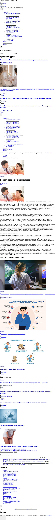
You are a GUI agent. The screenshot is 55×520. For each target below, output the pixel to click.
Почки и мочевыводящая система (14, 36)
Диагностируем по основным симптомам (12, 334)
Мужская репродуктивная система (14, 28)
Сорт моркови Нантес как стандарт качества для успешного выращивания (23, 402)
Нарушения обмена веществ (12, 31)
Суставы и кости (10, 39)
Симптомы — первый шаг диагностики (12, 369)
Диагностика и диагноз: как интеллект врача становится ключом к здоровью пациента (27, 294)
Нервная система (10, 32)
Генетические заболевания (12, 17)
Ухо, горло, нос (9, 40)
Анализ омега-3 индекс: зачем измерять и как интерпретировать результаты (24, 60)
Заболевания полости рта (12, 26)
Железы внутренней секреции (13, 19)
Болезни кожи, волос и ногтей (13, 13)
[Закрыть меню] (1, 506)
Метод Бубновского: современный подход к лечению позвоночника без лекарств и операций (25, 463)
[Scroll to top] (3, 518)
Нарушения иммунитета (12, 30)
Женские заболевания (11, 22)
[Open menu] (1, 9)
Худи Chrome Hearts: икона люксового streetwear (14, 464)
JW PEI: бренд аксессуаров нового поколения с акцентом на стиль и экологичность (26, 98)
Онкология (8, 34)
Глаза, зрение (9, 18)
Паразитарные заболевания (12, 35)
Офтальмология (7, 496)
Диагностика (3, 3)
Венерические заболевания (12, 16)
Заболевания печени (11, 25)
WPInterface (48, 153)
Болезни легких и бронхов (12, 14)
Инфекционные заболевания (13, 27)
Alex (2, 64)
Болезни (5, 12)
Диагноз (5, 41)
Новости (5, 44)
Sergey (2, 95)
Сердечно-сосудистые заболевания (14, 37)
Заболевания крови (10, 23)
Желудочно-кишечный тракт (13, 21)
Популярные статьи (7, 43)
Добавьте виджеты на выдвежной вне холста (26, 509)
